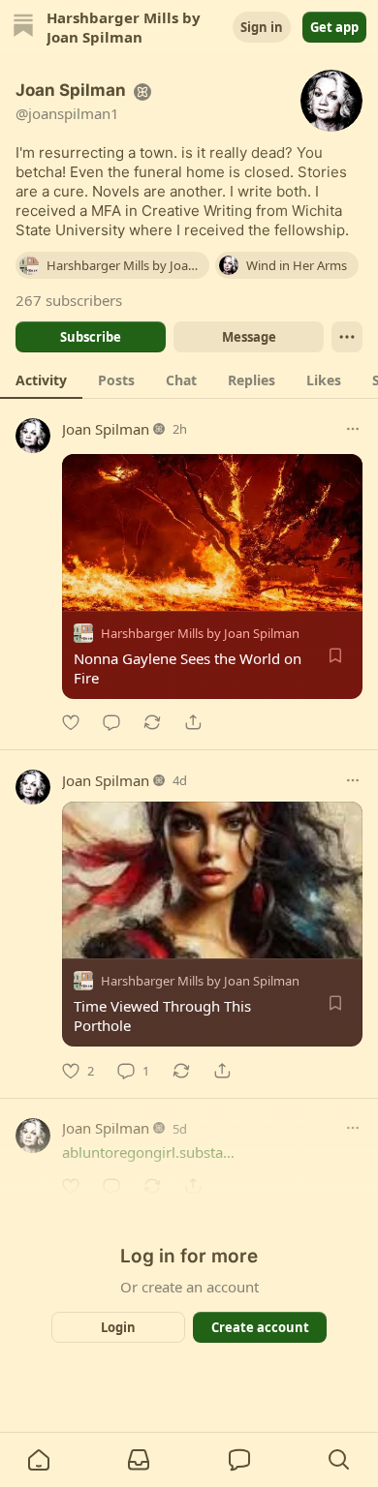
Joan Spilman (105, 429)
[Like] (70, 722)
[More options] (352, 428)
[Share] (192, 722)
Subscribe (90, 337)
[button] (38, 1459)
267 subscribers (69, 300)
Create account (260, 1327)
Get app (334, 27)
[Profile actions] (346, 336)
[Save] (335, 655)
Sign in (261, 27)
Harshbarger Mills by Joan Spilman (200, 633)
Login (118, 1327)
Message (249, 337)
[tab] (41, 379)
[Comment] (111, 722)
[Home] (23, 28)
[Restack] (152, 722)
